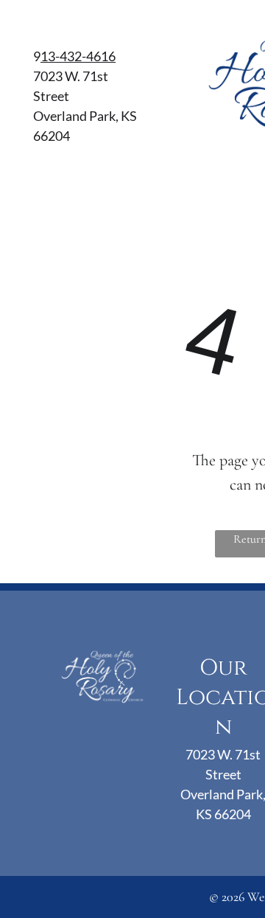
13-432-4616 (78, 56)
